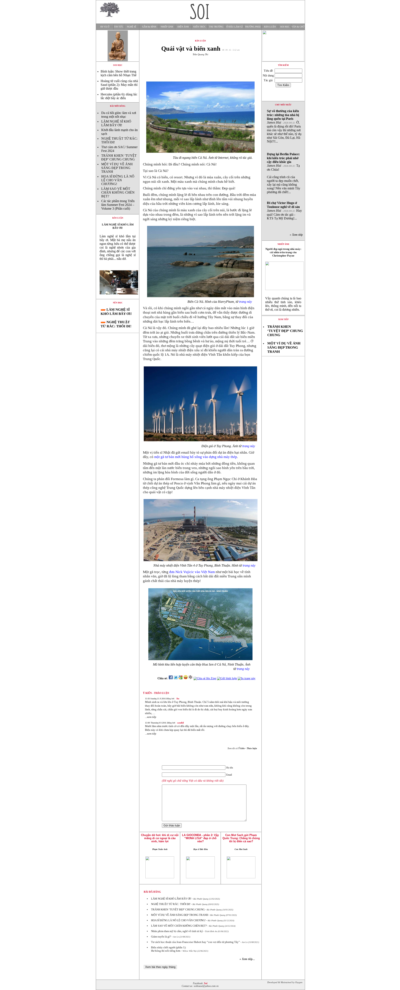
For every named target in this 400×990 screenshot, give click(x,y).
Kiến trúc (199, 27)
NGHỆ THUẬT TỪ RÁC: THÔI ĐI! (116, 324)
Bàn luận (270, 27)
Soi (205, 983)
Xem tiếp (283, 319)
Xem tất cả (242, 748)
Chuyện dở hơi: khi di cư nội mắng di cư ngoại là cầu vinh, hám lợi (160, 838)
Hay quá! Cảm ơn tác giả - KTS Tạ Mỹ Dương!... (284, 210)
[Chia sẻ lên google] (181, 678)
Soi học (284, 27)
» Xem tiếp (297, 234)
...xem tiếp (150, 716)
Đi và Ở (104, 27)
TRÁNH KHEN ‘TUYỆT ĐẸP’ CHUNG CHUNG (119, 157)
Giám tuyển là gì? (161, 936)
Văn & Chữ (298, 27)
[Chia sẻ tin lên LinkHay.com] (191, 678)
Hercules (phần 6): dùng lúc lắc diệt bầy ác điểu (119, 96)
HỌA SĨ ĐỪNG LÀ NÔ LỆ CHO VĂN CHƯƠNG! (117, 180)
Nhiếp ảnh (167, 27)
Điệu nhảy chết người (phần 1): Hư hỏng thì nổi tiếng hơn (168, 949)
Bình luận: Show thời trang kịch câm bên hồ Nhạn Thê (118, 73)
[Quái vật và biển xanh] (117, 297)
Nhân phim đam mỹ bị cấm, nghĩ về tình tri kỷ (177, 931)
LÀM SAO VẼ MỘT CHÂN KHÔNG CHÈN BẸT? (118, 192)
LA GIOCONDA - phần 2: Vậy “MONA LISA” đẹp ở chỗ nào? (200, 838)
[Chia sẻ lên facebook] (171, 678)
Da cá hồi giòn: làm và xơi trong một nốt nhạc (118, 114)
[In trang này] (247, 678)
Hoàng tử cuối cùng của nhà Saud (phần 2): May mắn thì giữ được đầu (119, 84)
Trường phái (253, 27)
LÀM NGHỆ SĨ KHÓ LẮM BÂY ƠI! (116, 123)
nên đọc (117, 303)
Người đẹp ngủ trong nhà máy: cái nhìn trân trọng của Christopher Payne (283, 252)
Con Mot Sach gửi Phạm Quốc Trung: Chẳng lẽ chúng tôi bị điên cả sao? (241, 838)
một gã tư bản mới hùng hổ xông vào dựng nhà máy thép (195, 457)
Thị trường (216, 27)
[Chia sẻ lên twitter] (176, 678)
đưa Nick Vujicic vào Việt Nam (192, 572)
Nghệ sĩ (131, 27)
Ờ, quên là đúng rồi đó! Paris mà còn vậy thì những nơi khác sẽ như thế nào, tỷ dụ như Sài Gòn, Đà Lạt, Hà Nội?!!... (284, 126)
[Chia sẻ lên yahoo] (186, 678)
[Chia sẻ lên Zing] (205, 678)
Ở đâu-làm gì (234, 27)
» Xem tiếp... (247, 959)
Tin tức (118, 27)
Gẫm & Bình (149, 27)
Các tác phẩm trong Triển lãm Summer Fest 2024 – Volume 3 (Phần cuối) (118, 204)
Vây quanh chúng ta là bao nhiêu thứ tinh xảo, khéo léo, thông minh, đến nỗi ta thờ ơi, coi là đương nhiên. (283, 304)
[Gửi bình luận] (227, 678)
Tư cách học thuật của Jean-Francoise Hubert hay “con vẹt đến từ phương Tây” (195, 942)
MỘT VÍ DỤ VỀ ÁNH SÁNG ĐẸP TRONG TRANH (117, 167)
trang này (245, 301)
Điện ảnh (183, 27)
